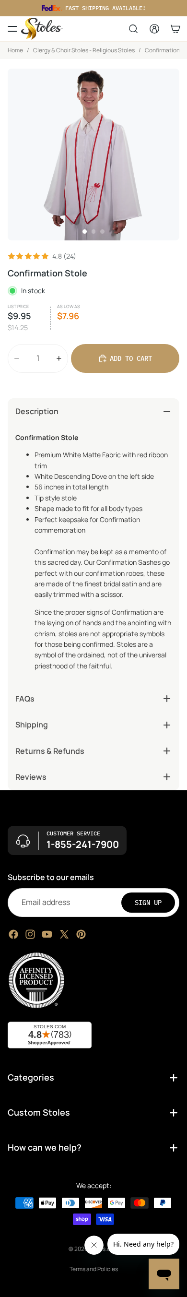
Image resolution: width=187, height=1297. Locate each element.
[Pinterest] (81, 934)
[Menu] (12, 28)
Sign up (148, 902)
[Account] (154, 28)
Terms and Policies (94, 1269)
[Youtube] (47, 934)
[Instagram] (30, 934)
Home (15, 50)
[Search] (133, 28)
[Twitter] (64, 934)
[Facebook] (13, 934)
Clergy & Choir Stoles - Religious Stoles (84, 50)
